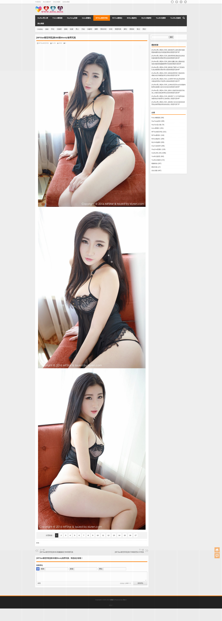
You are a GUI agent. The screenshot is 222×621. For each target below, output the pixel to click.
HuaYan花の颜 (156, 125)
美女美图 (154, 170)
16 (130, 535)
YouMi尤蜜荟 (155, 156)
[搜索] (184, 18)
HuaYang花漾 (155, 121)
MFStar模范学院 (156, 132)
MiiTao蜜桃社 (155, 135)
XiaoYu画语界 (156, 146)
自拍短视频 (66, 2)
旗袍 (65, 29)
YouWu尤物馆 (156, 160)
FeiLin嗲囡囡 (155, 118)
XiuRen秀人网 (156, 153)
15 (125, 535)
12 (108, 535)
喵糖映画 (154, 163)
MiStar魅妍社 (155, 139)
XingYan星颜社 (156, 149)
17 (136, 535)
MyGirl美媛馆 (155, 142)
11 (103, 535)
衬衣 (110, 29)
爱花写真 (154, 167)
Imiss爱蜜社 (155, 128)
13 (114, 535)
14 (119, 535)
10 (98, 535)
